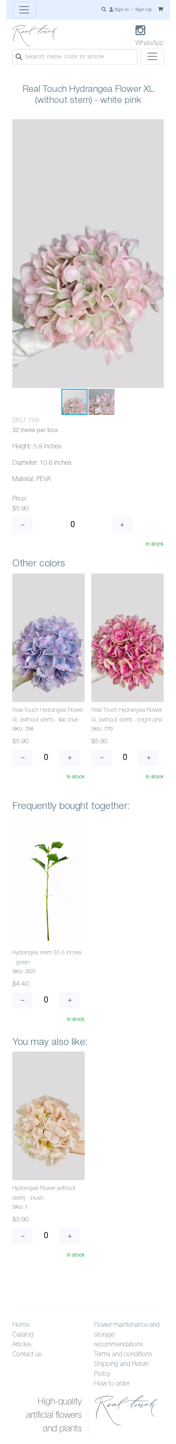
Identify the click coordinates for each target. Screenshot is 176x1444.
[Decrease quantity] (22, 525)
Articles (22, 1345)
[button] (156, 126)
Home (20, 1325)
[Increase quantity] (122, 525)
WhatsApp (149, 43)
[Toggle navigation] (24, 10)
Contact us (27, 1354)
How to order (111, 1384)
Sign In (121, 10)
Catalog (23, 1335)
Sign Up (143, 10)
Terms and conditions (123, 1354)
